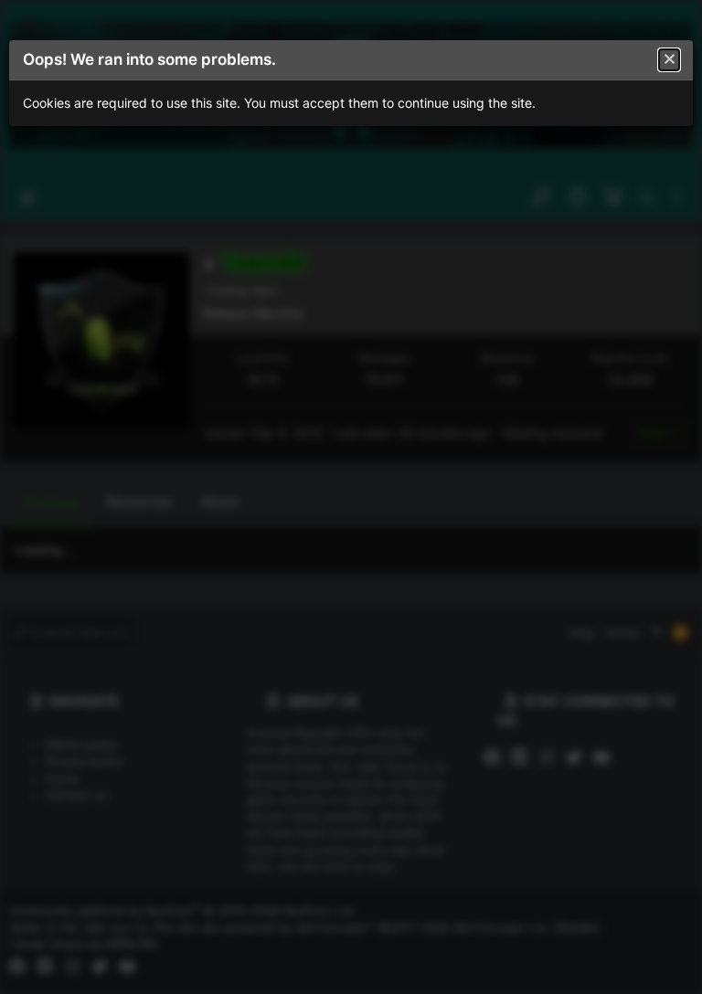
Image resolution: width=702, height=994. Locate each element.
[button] (669, 60)
